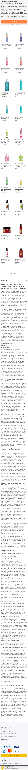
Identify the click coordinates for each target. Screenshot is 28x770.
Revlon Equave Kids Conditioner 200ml (5, 140)
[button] (7, 41)
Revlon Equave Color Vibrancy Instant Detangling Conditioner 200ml (6, 68)
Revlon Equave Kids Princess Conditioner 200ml (20, 140)
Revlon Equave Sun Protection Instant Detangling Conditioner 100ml (20, 188)
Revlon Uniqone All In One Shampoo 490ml (20, 260)
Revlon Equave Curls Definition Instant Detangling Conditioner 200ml (20, 68)
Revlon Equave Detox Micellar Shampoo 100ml (6, 92)
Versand (18, 763)
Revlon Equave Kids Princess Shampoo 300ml (7, 164)
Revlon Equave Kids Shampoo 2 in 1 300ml (20, 164)
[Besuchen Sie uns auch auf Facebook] (2, 760)
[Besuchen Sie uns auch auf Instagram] (9, 760)
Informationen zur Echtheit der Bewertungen (12, 768)
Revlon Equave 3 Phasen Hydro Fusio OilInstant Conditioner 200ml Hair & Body (7, 44)
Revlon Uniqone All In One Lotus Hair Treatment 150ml (7, 260)
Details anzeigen (4, 18)
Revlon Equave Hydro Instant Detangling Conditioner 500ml (20, 116)
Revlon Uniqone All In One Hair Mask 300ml (6, 236)
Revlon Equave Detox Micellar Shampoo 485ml (20, 92)
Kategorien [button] (4, 280)
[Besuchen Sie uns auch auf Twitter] (5, 760)
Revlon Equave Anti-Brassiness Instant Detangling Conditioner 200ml (20, 44)
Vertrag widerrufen (14, 755)
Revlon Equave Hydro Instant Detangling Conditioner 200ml (6, 116)
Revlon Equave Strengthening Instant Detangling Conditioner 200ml (6, 188)
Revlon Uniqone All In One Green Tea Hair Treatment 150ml (20, 212)
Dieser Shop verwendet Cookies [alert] (9, 1)
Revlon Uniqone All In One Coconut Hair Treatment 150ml (6, 212)
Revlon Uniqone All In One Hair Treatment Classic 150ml (20, 236)
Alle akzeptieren (14, 21)
